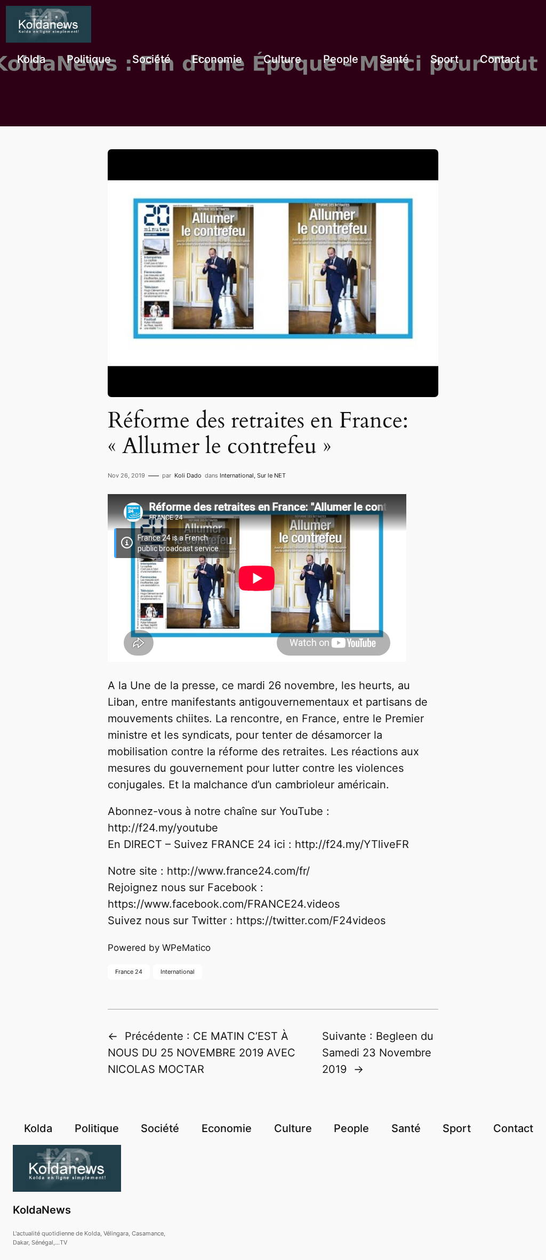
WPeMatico (186, 947)
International (237, 475)
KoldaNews (42, 1210)
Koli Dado (188, 475)
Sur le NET (271, 475)
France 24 (128, 971)
